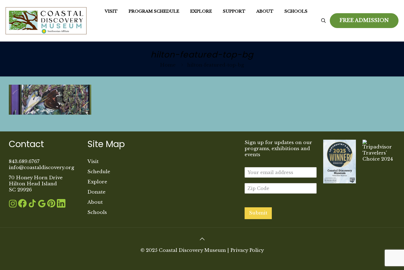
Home (168, 65)
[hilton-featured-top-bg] (50, 113)
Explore (97, 182)
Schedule (98, 172)
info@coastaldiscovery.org (41, 167)
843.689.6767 (24, 161)
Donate (96, 192)
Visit (93, 161)
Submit (258, 213)
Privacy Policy (247, 250)
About (95, 202)
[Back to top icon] (202, 239)
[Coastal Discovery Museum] (46, 20)
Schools (97, 212)
